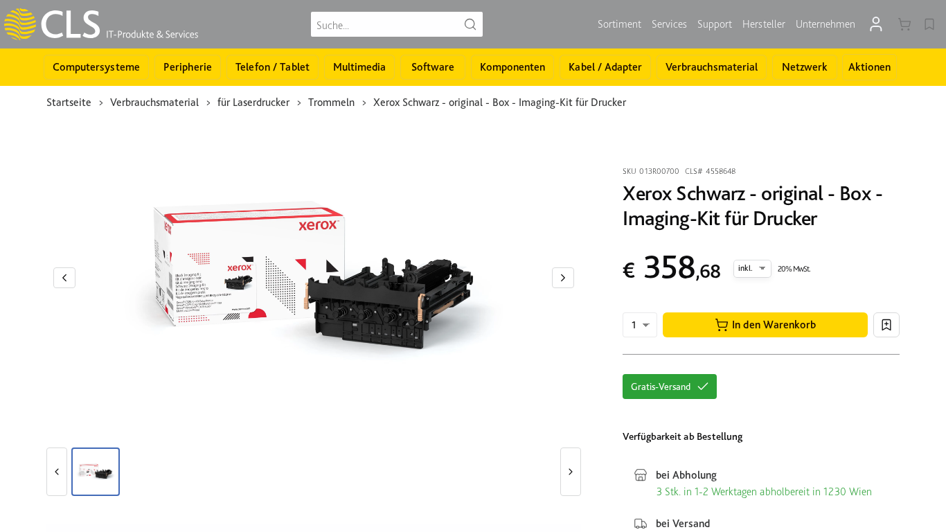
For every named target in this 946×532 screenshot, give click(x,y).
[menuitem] (619, 24)
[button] (765, 324)
